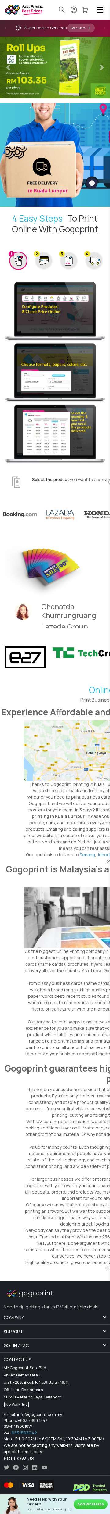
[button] (100, 9)
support (13, 1331)
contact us (17, 1359)
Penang (87, 854)
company (14, 1317)
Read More (78, 28)
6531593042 (24, 1433)
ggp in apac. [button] (16, 1345)
